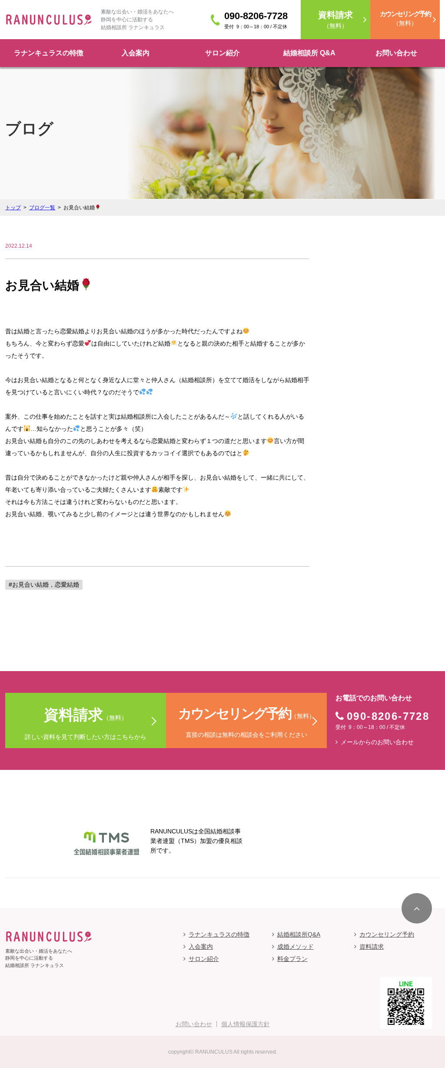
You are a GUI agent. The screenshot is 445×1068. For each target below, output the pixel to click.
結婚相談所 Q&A (309, 53)
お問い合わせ (396, 53)
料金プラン (292, 958)
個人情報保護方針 (245, 1024)
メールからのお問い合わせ (377, 742)
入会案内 (135, 53)
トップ (13, 208)
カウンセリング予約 (386, 934)
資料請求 (371, 946)
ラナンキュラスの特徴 (48, 53)
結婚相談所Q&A (298, 934)
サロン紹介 (222, 53)
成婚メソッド (295, 946)
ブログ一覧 (42, 208)
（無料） (335, 19)
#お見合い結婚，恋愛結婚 (44, 584)
